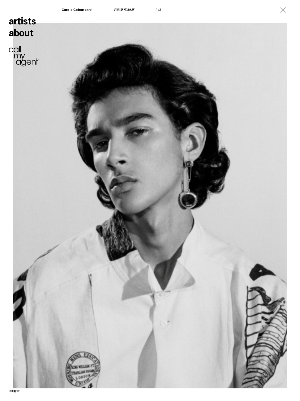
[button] (225, 200)
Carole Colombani (76, 10)
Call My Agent (24, 56)
